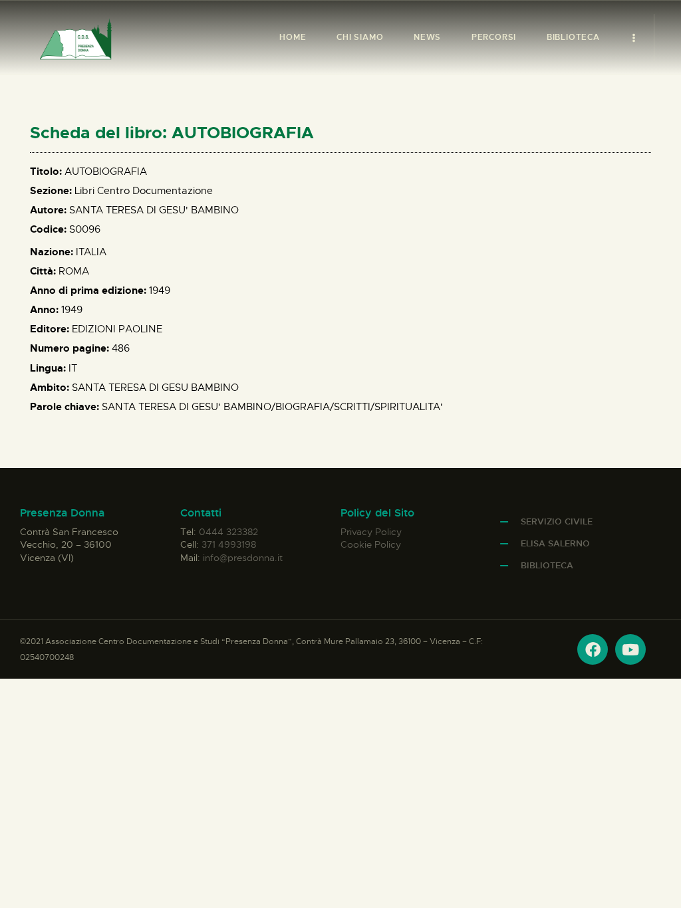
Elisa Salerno (555, 543)
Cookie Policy (370, 544)
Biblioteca (547, 565)
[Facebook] (592, 649)
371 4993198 (229, 544)
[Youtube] (630, 649)
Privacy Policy (371, 532)
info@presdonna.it (243, 558)
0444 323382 (228, 532)
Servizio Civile (557, 521)
